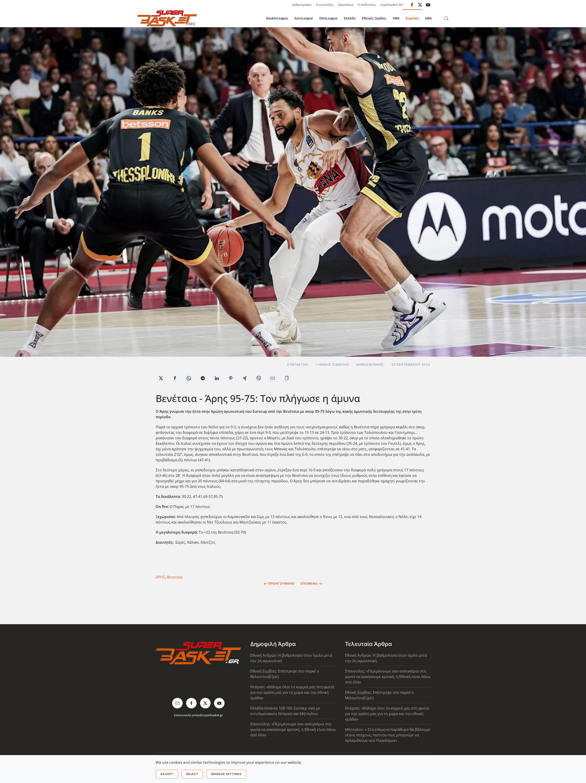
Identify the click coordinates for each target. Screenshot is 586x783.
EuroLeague (303, 18)
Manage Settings (226, 774)
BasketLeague (277, 18)
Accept (166, 774)
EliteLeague (328, 18)
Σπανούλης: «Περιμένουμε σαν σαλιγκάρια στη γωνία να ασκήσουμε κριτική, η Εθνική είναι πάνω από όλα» (293, 729)
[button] (446, 18)
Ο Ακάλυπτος (367, 5)
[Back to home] (167, 18)
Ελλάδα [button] (349, 18)
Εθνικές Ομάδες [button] (374, 18)
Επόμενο (309, 583)
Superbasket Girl (391, 5)
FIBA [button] (396, 18)
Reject (192, 774)
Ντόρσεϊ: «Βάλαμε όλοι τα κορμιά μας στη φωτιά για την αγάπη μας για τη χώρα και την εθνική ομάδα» (292, 692)
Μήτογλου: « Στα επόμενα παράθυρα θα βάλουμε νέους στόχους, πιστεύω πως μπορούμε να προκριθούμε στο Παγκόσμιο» (387, 735)
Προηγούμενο (281, 583)
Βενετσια (174, 577)
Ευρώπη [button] (412, 18)
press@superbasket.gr (207, 715)
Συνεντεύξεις (325, 5)
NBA (428, 18)
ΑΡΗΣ (160, 577)
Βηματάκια (345, 5)
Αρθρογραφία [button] (302, 5)
